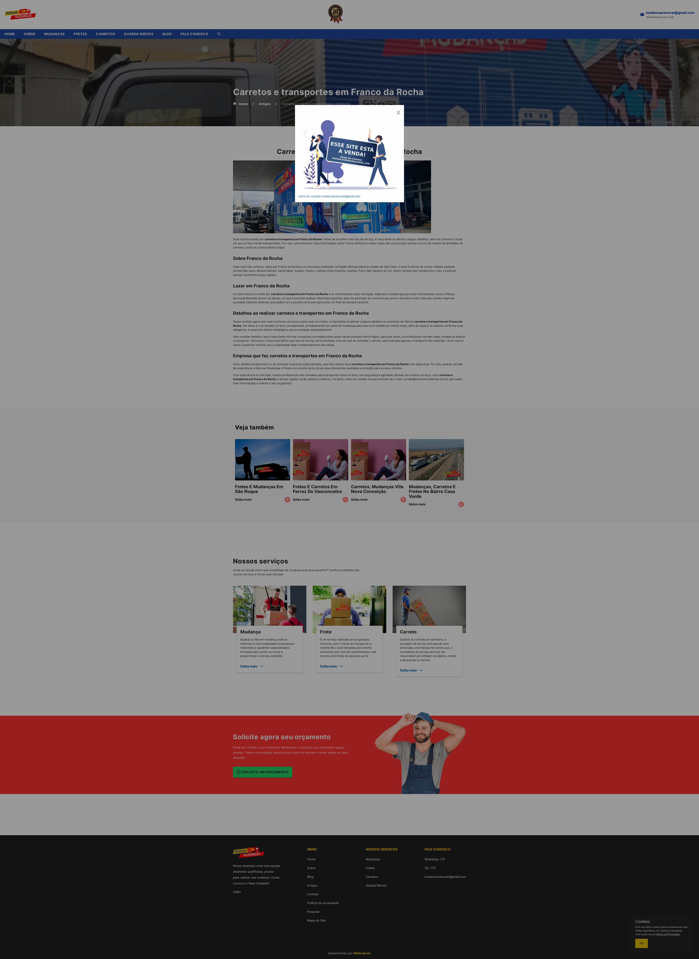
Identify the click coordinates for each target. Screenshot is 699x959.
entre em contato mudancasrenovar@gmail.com (329, 196)
